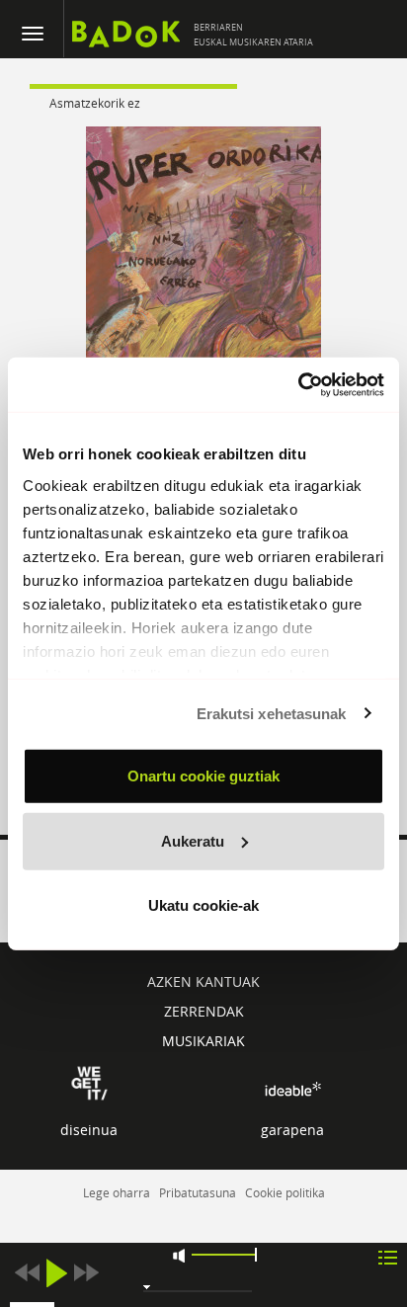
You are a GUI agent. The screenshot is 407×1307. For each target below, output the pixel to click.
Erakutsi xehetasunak (272, 712)
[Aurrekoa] (26, 1273)
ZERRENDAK (204, 1011)
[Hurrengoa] (86, 1273)
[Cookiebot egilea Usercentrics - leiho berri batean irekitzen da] (297, 384)
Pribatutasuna (197, 1192)
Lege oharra (116, 1192)
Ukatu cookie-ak (203, 905)
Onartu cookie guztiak (203, 776)
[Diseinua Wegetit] (89, 1082)
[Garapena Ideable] (292, 1089)
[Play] (56, 1273)
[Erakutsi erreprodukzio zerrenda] (387, 1256)
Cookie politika (285, 1192)
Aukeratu (192, 840)
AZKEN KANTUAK (203, 981)
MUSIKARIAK (203, 1040)
